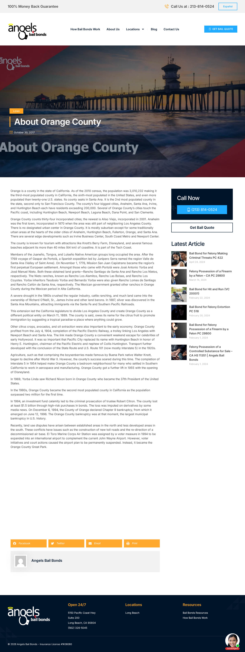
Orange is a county (23, 191)
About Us (113, 29)
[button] (29, 543)
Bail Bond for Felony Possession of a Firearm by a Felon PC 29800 (208, 329)
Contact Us (171, 29)
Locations (133, 29)
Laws (16, 110)
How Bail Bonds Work (85, 29)
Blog (154, 29)
